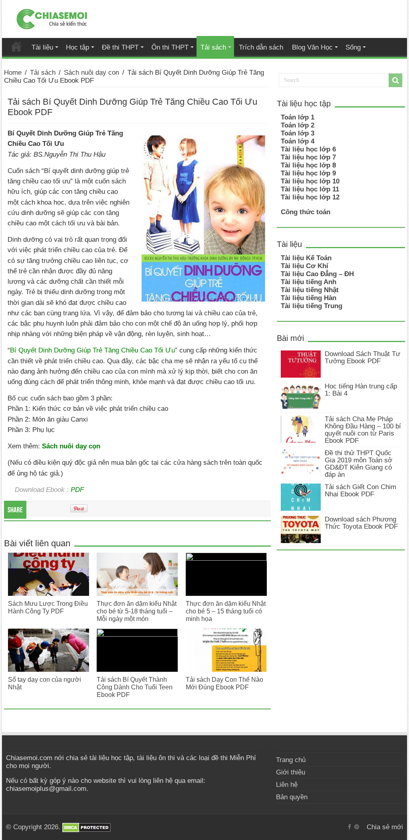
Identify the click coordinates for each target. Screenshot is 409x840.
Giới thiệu (290, 772)
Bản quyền (292, 797)
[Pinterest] (356, 827)
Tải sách (213, 47)
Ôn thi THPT (170, 47)
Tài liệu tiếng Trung (311, 306)
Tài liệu (42, 47)
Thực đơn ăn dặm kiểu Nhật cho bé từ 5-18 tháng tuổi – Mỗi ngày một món (137, 611)
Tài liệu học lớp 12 (310, 197)
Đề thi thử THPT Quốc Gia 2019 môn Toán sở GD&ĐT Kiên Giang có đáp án (358, 463)
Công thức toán (305, 212)
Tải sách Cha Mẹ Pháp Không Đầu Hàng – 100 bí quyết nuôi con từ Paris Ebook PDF (363, 429)
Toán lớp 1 (297, 117)
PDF (77, 490)
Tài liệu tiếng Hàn (308, 298)
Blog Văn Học (312, 47)
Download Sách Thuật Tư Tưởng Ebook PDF (362, 357)
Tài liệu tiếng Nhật (310, 290)
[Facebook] (349, 827)
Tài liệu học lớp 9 (308, 173)
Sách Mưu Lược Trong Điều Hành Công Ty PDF (48, 607)
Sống (353, 47)
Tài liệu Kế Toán (306, 258)
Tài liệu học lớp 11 (310, 189)
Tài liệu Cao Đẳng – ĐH (317, 274)
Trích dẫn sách (261, 47)
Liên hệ (287, 784)
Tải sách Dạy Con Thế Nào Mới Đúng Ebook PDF (224, 683)
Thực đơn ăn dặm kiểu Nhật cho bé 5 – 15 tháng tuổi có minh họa (226, 611)
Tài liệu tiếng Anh (308, 282)
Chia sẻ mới (16, 46)
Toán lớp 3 (297, 133)
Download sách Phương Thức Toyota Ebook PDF (361, 523)
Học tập (77, 47)
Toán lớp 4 (297, 141)
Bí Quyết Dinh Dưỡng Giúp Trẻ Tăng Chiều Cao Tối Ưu (92, 350)
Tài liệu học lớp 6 (308, 149)
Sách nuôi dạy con (91, 72)
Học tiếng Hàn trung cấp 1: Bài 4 (361, 389)
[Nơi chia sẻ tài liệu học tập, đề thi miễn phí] (52, 17)
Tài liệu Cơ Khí (304, 266)
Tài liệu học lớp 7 (308, 157)
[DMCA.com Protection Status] (86, 827)
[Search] (395, 80)
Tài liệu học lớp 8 (308, 165)
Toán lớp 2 (297, 125)
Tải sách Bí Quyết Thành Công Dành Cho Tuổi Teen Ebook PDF (135, 687)
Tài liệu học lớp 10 (310, 181)
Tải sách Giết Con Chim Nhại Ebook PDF (360, 490)
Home (13, 72)
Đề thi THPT (120, 47)
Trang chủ (291, 760)
